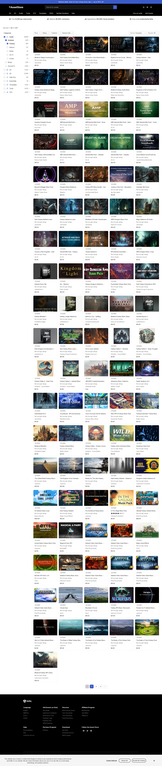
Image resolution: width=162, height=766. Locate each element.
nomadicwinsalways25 (92, 322)
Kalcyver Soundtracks (117, 322)
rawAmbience (39, 289)
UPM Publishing (47, 723)
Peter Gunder (64, 289)
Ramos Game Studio (66, 63)
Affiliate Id (85, 715)
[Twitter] (87, 731)
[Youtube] (84, 731)
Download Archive (68, 733)
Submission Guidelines (50, 713)
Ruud (61, 613)
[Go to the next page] (105, 686)
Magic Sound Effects (66, 516)
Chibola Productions (117, 516)
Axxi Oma (37, 127)
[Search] (115, 7)
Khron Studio (115, 257)
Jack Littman (140, 451)
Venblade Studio (90, 386)
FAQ (24, 733)
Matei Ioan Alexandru (117, 95)
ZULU (138, 548)
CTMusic (113, 289)
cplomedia (38, 63)
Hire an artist (137, 13)
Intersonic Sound (116, 224)
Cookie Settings (111, 760)
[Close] (154, 761)
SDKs (51, 13)
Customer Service (28, 735)
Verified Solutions (62, 13)
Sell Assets (149, 13)
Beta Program (66, 735)
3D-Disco (88, 289)
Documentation (28, 730)
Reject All (125, 760)
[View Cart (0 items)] (144, 7)
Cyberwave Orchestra (143, 483)
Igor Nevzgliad (115, 192)
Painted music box (91, 354)
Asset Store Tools (48, 715)
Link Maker (85, 713)
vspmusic (37, 483)
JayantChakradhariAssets (144, 160)
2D (15, 13)
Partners (45, 730)
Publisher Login (47, 718)
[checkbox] (4, 37)
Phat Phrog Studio (141, 516)
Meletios (62, 192)
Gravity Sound (89, 257)
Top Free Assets (67, 713)
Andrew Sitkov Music (91, 419)
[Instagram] (91, 731)
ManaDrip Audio (65, 419)
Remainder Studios (117, 419)
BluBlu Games (140, 419)
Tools (28, 13)
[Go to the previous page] (87, 686)
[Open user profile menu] (151, 7)
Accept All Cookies (139, 760)
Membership (85, 710)
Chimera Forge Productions (144, 289)
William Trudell (115, 386)
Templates (42, 13)
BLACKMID (63, 548)
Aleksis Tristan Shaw (41, 192)
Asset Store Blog (67, 718)
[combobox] (137, 33)
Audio (21, 13)
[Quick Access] (147, 7)
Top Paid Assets (67, 715)
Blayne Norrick (39, 516)
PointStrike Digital (40, 322)
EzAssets (113, 483)
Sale (73, 13)
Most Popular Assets (68, 710)
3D (10, 13)
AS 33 (62, 127)
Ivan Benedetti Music (91, 192)
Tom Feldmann (115, 451)
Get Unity (65, 730)
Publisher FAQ (47, 720)
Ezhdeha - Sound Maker (118, 354)
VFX (34, 13)
